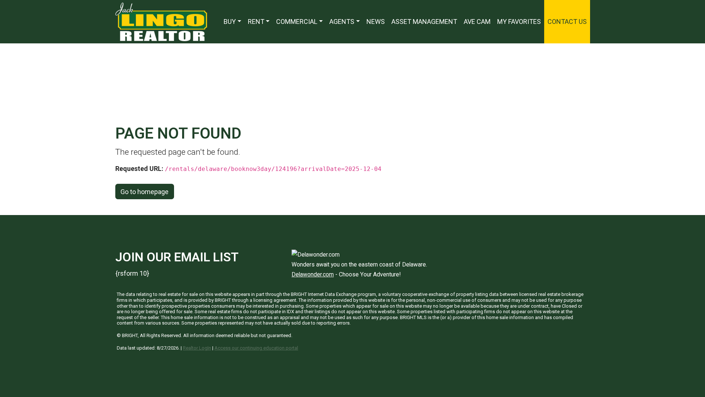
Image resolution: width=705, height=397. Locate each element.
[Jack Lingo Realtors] (161, 21)
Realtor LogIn (197, 348)
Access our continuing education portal (256, 348)
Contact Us (567, 21)
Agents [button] (341, 21)
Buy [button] (230, 21)
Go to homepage (144, 192)
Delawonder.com (313, 274)
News (375, 21)
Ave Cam (477, 21)
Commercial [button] (296, 21)
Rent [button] (256, 21)
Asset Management (424, 21)
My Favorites (519, 21)
